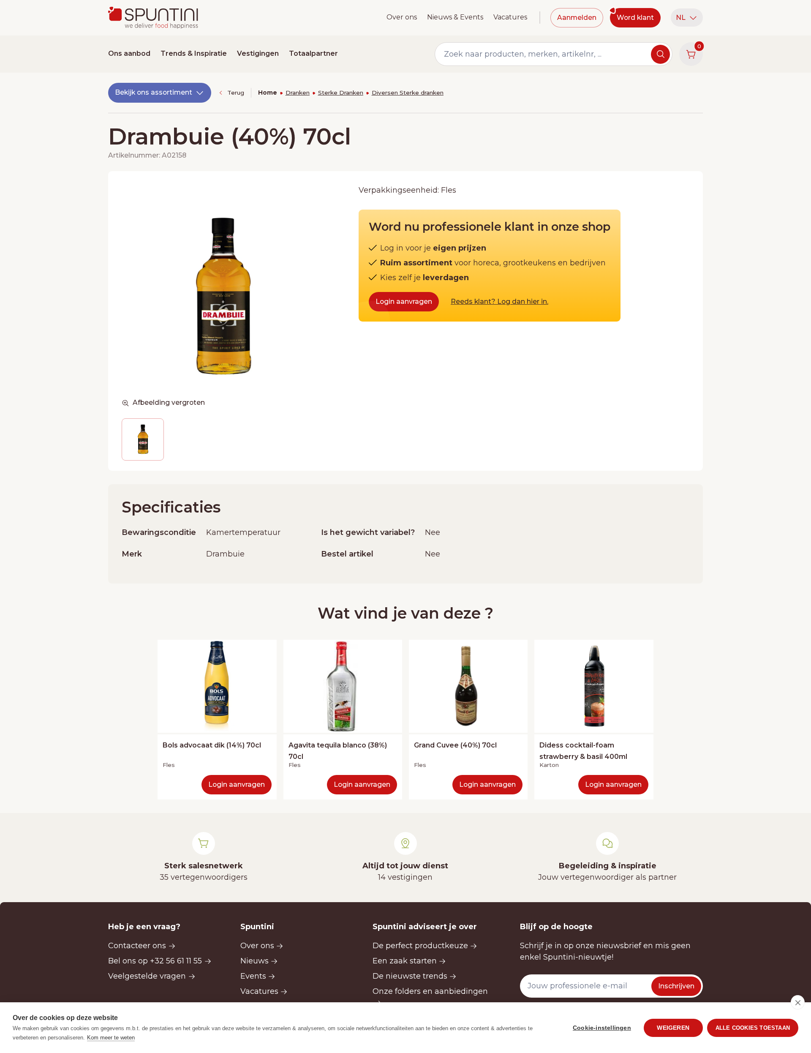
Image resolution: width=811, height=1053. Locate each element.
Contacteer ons (137, 945)
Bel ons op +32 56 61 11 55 (155, 961)
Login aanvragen (404, 301)
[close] (798, 1002)
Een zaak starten (405, 961)
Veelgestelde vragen (147, 976)
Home (267, 92)
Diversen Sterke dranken (408, 92)
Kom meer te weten (111, 1037)
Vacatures (510, 17)
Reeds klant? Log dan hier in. (499, 301)
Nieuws (254, 961)
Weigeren (673, 1028)
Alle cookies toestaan (753, 1028)
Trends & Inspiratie (194, 53)
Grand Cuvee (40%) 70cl (455, 745)
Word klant (635, 18)
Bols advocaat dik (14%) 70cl (212, 745)
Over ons (401, 17)
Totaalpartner (313, 53)
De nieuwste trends (410, 976)
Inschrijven (676, 986)
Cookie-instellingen (602, 1028)
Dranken (298, 92)
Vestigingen (258, 53)
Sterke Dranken (340, 92)
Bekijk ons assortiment (153, 92)
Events (253, 976)
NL (681, 18)
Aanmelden (576, 18)
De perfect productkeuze (420, 945)
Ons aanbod (129, 53)
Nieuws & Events (455, 17)
